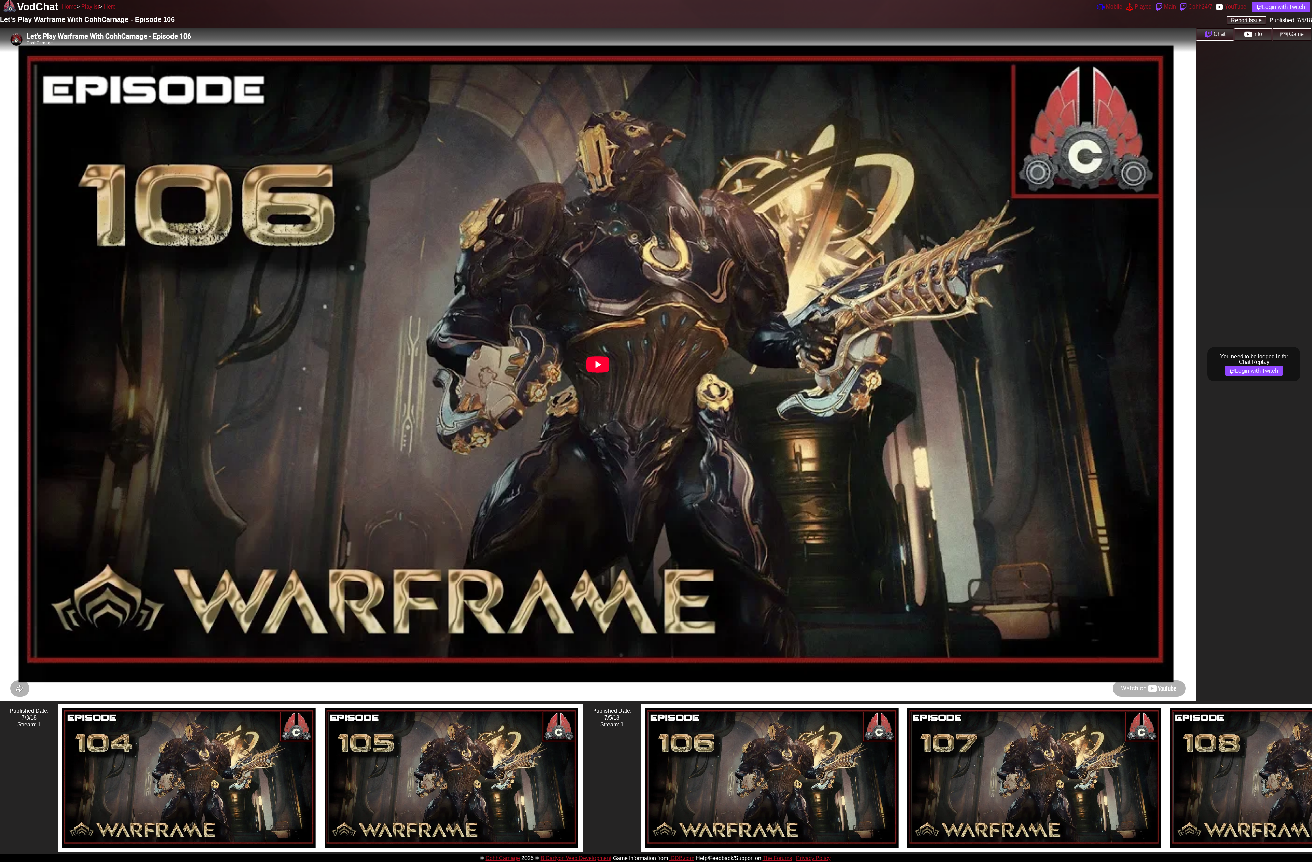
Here (110, 7)
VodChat (37, 6)
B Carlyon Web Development (576, 858)
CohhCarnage (503, 858)
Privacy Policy (813, 858)
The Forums (777, 858)
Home (69, 7)
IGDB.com (681, 858)
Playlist (90, 7)
